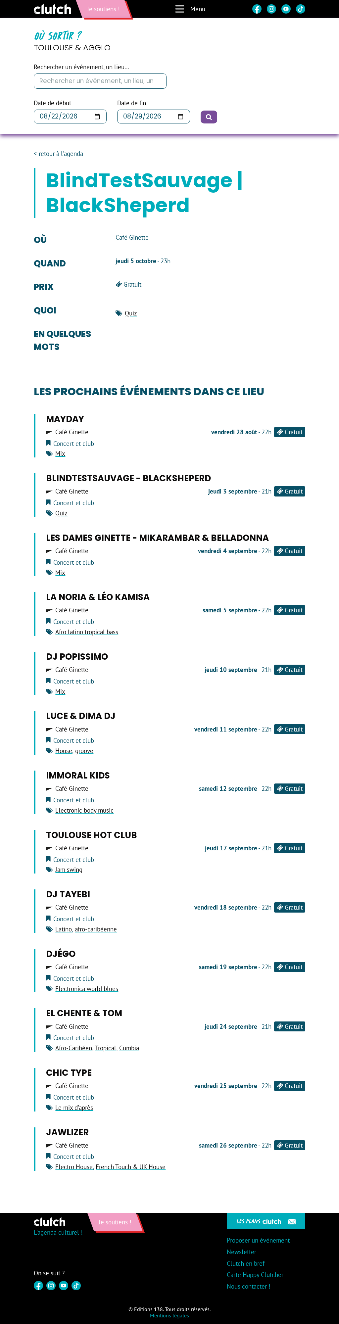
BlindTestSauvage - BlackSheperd (128, 478)
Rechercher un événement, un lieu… (81, 67)
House (63, 751)
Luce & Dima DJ (81, 716)
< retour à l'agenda (58, 154)
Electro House (74, 1167)
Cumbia (129, 1048)
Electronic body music (84, 810)
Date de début (52, 103)
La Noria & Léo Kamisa (98, 597)
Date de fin (131, 103)
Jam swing (68, 870)
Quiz (131, 313)
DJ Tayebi (68, 894)
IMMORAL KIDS (78, 775)
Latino (63, 929)
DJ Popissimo (77, 657)
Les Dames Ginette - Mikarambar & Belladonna (157, 538)
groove (84, 751)
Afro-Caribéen (73, 1048)
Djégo (60, 954)
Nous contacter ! (248, 1286)
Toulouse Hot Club (91, 835)
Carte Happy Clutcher (255, 1275)
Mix (60, 453)
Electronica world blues (86, 989)
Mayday (65, 419)
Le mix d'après (74, 1107)
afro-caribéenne (96, 929)
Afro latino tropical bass (86, 632)
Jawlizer (67, 1132)
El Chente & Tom (84, 1013)
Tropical (105, 1048)
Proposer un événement (258, 1240)
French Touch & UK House (131, 1167)
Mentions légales (169, 1315)
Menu (197, 9)
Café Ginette (71, 432)
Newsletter (241, 1252)
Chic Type (69, 1073)
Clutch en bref (246, 1263)
